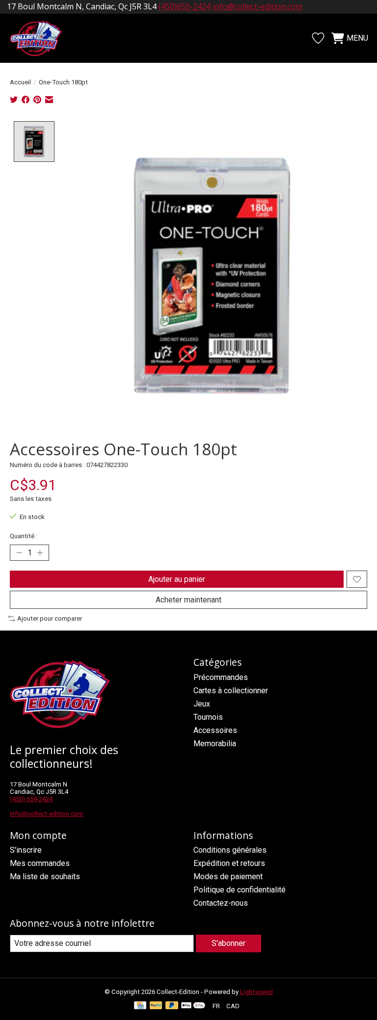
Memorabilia (214, 743)
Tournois (208, 717)
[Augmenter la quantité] (39, 553)
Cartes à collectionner (230, 690)
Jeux (201, 703)
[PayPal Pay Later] (171, 1006)
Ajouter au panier (176, 579)
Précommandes (220, 677)
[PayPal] (156, 1006)
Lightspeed (256, 991)
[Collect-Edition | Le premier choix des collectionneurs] (41, 38)
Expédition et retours (229, 863)
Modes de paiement (228, 876)
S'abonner (228, 943)
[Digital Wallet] (193, 1006)
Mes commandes (40, 863)
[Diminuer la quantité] (19, 553)
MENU (357, 38)
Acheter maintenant (188, 599)
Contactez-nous (220, 903)
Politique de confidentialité (239, 889)
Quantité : (23, 536)
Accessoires (215, 730)
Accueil (20, 82)
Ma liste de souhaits (45, 876)
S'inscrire (26, 850)
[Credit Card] (140, 1006)
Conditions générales (230, 850)
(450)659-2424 (185, 6)
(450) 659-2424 (31, 799)
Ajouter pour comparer (49, 618)
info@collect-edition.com (257, 6)
